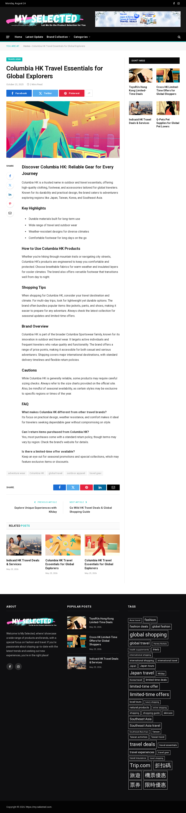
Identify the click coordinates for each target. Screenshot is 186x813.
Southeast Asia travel (145, 725)
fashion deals (139, 626)
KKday (161, 673)
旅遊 (135, 775)
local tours (135, 701)
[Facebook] (10, 175)
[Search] (179, 37)
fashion (150, 620)
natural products (139, 707)
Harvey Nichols (160, 644)
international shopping (142, 660)
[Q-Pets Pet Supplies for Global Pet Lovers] (168, 108)
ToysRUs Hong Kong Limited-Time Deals (138, 90)
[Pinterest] (10, 203)
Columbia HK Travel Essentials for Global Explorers (59, 564)
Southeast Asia (140, 719)
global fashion (161, 626)
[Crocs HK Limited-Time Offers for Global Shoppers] (168, 75)
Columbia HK (37, 473)
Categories (81, 36)
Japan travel (142, 672)
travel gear (95, 473)
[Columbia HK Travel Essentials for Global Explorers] (63, 129)
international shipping (140, 655)
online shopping (160, 708)
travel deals (142, 744)
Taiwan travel (157, 737)
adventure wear (16, 473)
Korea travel (136, 680)
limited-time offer (144, 686)
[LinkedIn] (10, 194)
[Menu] (7, 37)
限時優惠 (155, 785)
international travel (167, 660)
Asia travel (135, 620)
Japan (133, 666)
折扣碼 (163, 765)
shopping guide (151, 713)
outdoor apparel (76, 473)
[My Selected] (73, 19)
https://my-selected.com (39, 807)
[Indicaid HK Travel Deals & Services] (23, 544)
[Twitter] (10, 185)
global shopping (148, 635)
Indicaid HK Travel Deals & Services (22, 562)
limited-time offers (149, 694)
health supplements (139, 650)
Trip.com (140, 765)
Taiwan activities (138, 737)
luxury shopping (152, 702)
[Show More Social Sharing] (89, 93)
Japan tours (147, 665)
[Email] (10, 213)
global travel (55, 473)
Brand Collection (57, 36)
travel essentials (168, 745)
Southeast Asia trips (139, 732)
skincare (168, 713)
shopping (134, 713)
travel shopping (156, 758)
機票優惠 (155, 775)
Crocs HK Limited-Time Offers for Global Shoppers (167, 90)
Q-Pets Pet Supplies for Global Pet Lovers (167, 123)
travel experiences (142, 752)
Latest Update (34, 36)
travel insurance (138, 758)
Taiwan (156, 731)
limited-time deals (156, 679)
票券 (135, 785)
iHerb (156, 649)
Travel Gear (14, 59)
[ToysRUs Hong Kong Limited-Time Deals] (140, 75)
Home (18, 36)
